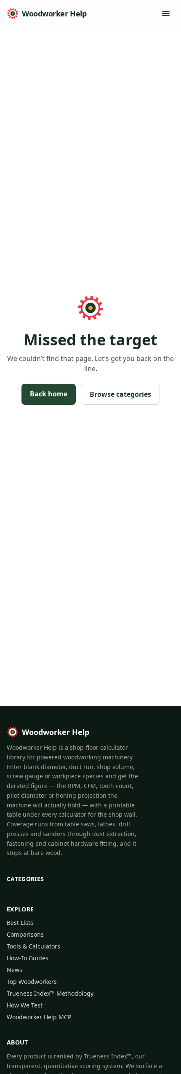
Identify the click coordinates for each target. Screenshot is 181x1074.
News (14, 970)
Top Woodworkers (32, 982)
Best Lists (20, 923)
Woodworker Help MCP (39, 1017)
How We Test (25, 1005)
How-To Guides (27, 958)
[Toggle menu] (165, 13)
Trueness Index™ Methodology (50, 993)
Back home (48, 393)
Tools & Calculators (33, 946)
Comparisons (25, 934)
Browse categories (120, 394)
